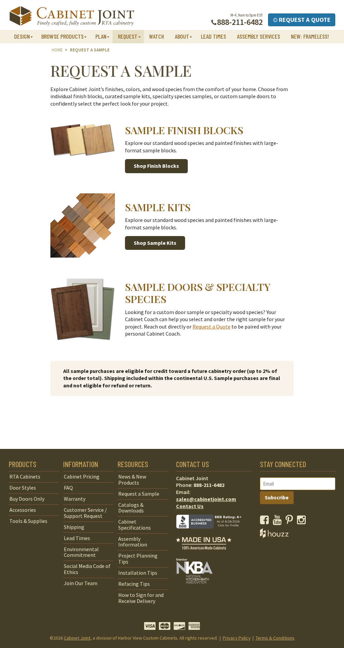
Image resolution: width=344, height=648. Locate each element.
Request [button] (127, 36)
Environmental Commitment (81, 552)
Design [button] (22, 36)
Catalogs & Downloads (131, 507)
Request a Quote (304, 20)
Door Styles (22, 487)
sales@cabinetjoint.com (206, 499)
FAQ (68, 487)
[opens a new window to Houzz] (274, 536)
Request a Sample (138, 493)
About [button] (182, 36)
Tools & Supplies (28, 521)
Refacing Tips (134, 583)
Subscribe (277, 497)
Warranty (74, 498)
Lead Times (213, 36)
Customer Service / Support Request (85, 512)
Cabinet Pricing (81, 476)
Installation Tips (137, 572)
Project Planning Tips (138, 558)
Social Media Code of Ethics (87, 569)
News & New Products (132, 479)
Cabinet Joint (77, 638)
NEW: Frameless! (310, 36)
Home (57, 50)
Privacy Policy (237, 638)
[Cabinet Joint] (72, 16)
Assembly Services (258, 36)
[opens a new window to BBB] (213, 533)
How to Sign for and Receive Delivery (141, 598)
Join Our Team (80, 583)
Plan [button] (100, 36)
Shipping (74, 527)
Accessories (22, 509)
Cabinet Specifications (134, 524)
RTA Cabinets (24, 476)
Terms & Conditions (275, 638)
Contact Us (190, 506)
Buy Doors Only (26, 498)
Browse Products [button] (62, 36)
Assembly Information (132, 541)
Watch (156, 36)
